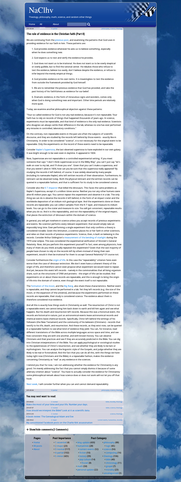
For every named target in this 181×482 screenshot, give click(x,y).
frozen (85, 462)
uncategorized (111, 473)
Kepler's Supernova (45, 149)
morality (112, 402)
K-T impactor (51, 187)
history (83, 456)
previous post (62, 40)
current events (103, 420)
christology (111, 462)
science (112, 29)
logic (108, 445)
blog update (83, 442)
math (80, 466)
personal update (85, 469)
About (56, 24)
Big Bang (68, 285)
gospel (109, 466)
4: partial (54, 390)
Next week (32, 384)
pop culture (85, 459)
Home (32, 24)
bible (107, 402)
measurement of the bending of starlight (85, 237)
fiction (83, 452)
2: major (54, 420)
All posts (42, 26)
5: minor (59, 456)
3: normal (54, 402)
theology (119, 29)
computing (111, 452)
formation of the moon (43, 285)
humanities (112, 420)
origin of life (59, 260)
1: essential (60, 442)
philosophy (105, 29)
